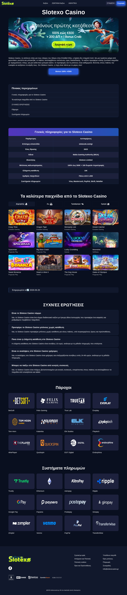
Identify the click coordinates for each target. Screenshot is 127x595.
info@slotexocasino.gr (111, 569)
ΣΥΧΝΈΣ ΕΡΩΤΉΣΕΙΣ (21, 105)
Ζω (48, 204)
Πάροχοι (15, 110)
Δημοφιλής (20, 204)
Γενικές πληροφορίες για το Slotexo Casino (29, 95)
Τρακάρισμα (75, 204)
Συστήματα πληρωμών (20, 114)
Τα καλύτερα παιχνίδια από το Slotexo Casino (29, 100)
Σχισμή (103, 204)
